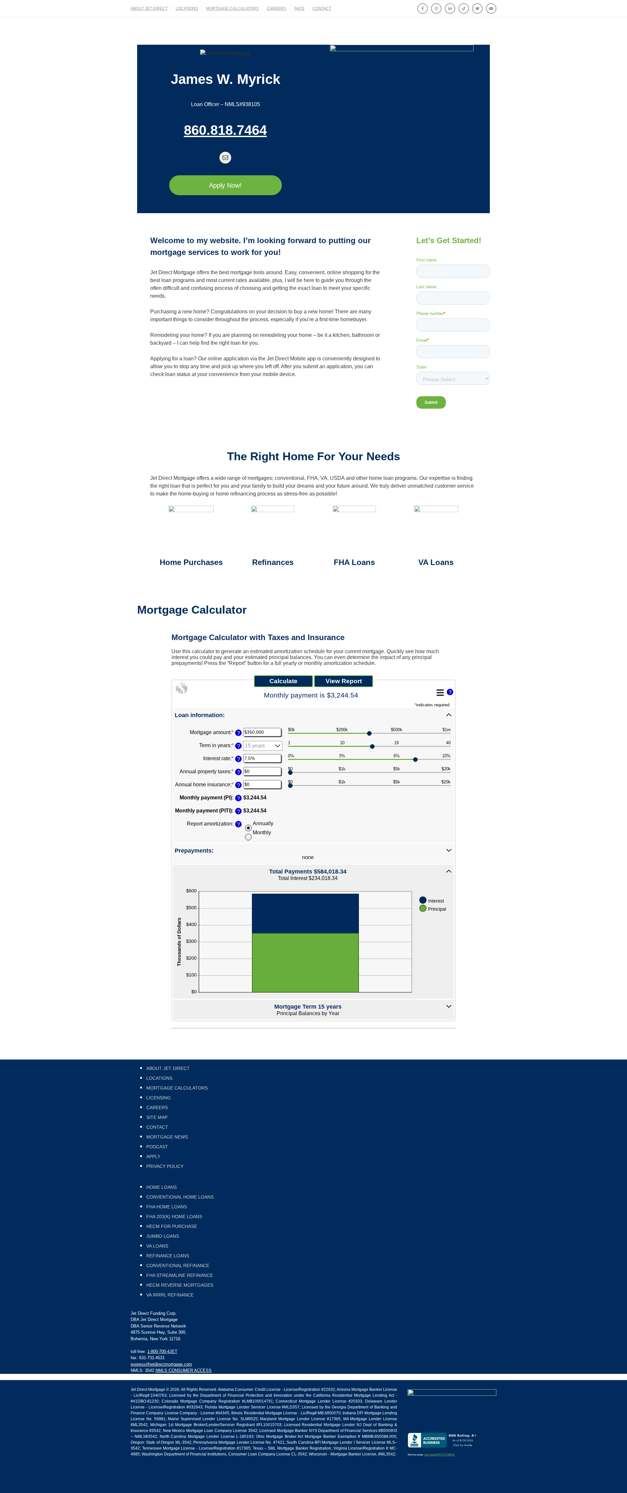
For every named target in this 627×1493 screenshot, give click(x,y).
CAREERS (276, 8)
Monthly (262, 832)
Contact (322, 8)
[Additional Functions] (440, 692)
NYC (441, 1454)
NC (453, 1454)
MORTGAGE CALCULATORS (232, 8)
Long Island (430, 1454)
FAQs (299, 8)
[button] (313, 714)
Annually (263, 823)
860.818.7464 (225, 130)
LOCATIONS (187, 8)
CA (448, 1454)
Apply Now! (225, 185)
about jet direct (149, 8)
